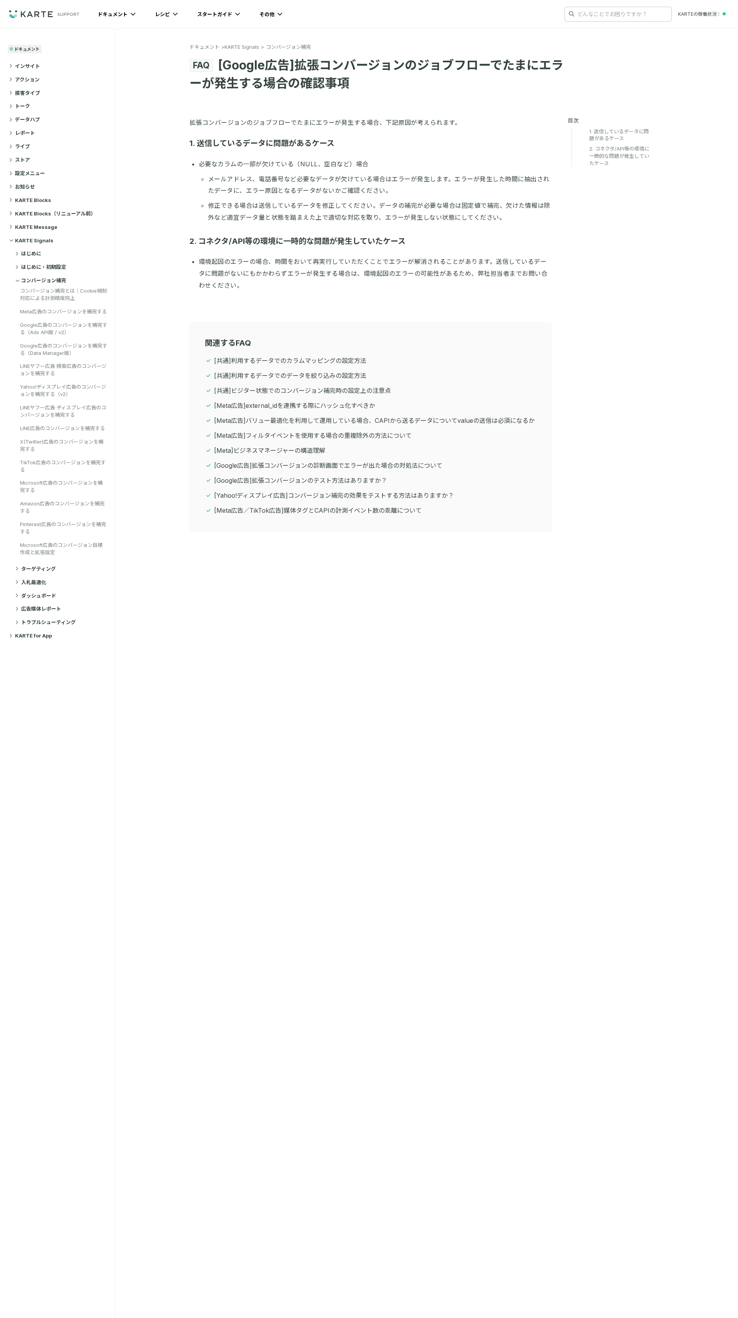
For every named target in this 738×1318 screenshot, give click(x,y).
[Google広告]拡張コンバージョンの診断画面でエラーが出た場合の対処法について (328, 465)
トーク (22, 106)
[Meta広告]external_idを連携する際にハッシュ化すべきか (294, 405)
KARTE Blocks (33, 200)
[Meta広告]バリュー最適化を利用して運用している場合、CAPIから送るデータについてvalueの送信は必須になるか (374, 420)
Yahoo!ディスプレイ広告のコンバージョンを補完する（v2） (63, 390)
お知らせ (25, 186)
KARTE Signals (34, 240)
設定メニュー (30, 173)
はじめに (31, 253)
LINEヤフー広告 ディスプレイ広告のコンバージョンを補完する (63, 411)
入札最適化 (33, 582)
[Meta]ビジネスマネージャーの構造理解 (269, 450)
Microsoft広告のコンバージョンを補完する (61, 486)
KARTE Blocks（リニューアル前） (55, 213)
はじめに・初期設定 (43, 267)
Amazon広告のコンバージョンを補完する (62, 507)
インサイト (27, 66)
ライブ (22, 146)
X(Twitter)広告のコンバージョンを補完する (61, 445)
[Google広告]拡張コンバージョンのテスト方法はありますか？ (300, 480)
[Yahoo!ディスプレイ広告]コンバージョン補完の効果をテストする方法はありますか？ (334, 495)
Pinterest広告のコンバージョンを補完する (63, 528)
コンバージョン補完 (43, 280)
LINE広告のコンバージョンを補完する (62, 428)
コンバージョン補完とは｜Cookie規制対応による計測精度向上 (63, 294)
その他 (267, 14)
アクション (27, 79)
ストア (22, 160)
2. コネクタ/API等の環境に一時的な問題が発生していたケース (297, 241)
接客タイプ (27, 92)
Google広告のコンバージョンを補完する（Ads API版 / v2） (63, 328)
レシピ (163, 14)
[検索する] (571, 13)
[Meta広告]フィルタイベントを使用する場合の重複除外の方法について (313, 435)
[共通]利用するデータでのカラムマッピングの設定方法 (290, 360)
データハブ (27, 119)
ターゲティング (38, 568)
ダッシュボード (38, 595)
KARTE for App (33, 636)
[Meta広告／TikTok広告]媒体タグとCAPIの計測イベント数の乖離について (318, 510)
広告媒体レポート (41, 609)
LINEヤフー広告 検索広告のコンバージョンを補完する (63, 369)
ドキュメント (113, 14)
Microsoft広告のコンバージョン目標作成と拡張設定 (61, 548)
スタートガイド (215, 14)
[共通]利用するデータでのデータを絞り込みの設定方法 (290, 375)
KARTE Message (36, 227)
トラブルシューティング (48, 622)
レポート (25, 133)
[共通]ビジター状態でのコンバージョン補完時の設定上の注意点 (302, 390)
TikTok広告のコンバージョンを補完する (63, 465)
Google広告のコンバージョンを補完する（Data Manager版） (63, 349)
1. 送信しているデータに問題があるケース (261, 143)
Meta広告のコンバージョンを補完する (63, 311)
